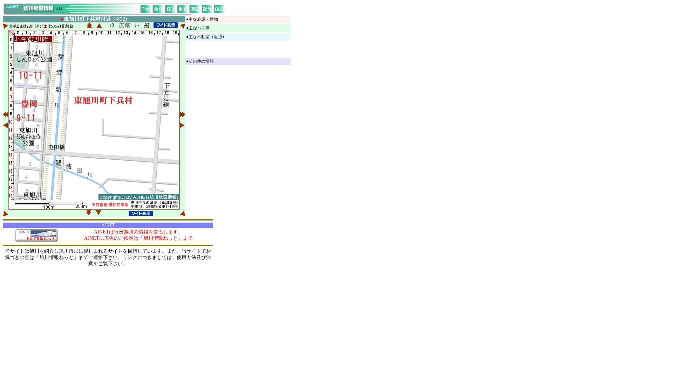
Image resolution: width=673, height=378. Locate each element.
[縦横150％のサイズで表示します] (166, 25)
